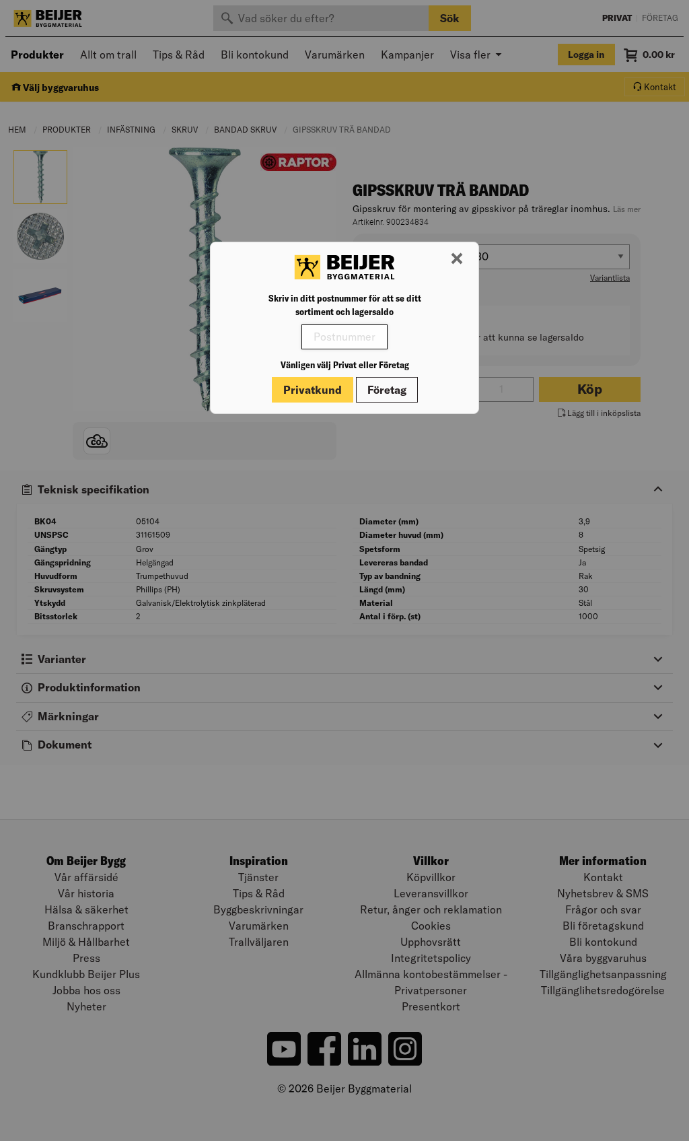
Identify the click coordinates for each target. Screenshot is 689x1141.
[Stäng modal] (457, 259)
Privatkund (312, 389)
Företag (386, 389)
